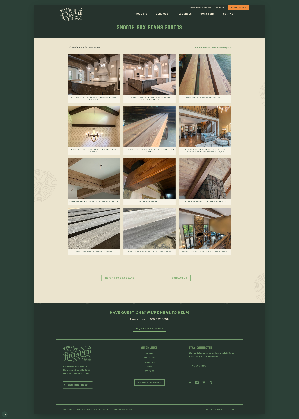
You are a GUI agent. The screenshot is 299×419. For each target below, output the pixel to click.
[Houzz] (210, 383)
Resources (184, 14)
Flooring (149, 362)
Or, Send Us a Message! (149, 329)
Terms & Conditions (121, 409)
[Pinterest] (203, 383)
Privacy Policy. (102, 409)
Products (140, 14)
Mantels (149, 358)
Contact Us (179, 278)
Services (162, 14)
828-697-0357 (159, 319)
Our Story (207, 14)
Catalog (220, 7)
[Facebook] (189, 383)
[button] (142, 14)
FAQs (149, 367)
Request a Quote (238, 7)
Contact (229, 14)
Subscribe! (199, 366)
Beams (149, 353)
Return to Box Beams (119, 278)
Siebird (231, 409)
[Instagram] (196, 383)
